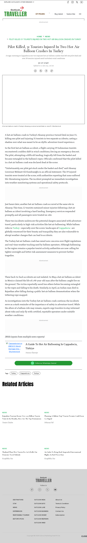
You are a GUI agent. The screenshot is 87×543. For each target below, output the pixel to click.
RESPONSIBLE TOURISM (21, 515)
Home (39, 36)
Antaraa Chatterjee (31, 353)
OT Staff (45, 63)
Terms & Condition (62, 504)
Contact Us (60, 511)
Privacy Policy (60, 507)
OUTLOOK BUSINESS (41, 511)
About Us (59, 500)
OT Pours (40, 14)
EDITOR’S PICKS (18, 519)
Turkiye (36, 373)
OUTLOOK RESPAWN (41, 519)
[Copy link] (52, 70)
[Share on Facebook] (46, 70)
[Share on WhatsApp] (35, 70)
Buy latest (59, 14)
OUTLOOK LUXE (39, 507)
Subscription (60, 515)
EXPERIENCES (17, 511)
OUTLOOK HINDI (39, 523)
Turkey (16, 228)
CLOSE (84, 536)
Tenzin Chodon (7, 422)
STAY (14, 504)
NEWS (15, 507)
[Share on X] (41, 70)
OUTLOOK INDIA (39, 500)
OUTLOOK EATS (39, 504)
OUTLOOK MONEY (40, 515)
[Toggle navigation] (80, 14)
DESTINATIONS (18, 500)
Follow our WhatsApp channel (45, 363)
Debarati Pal (48, 422)
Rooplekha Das (7, 458)
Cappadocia (64, 228)
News (47, 36)
